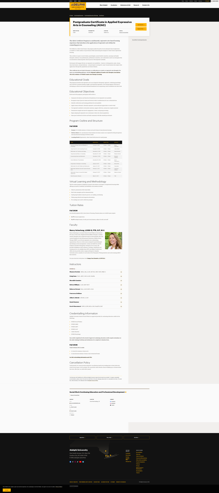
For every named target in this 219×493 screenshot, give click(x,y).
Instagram (113, 403)
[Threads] (73, 462)
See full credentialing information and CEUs (81, 357)
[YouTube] (80, 462)
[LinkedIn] (83, 462)
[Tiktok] (77, 462)
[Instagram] (75, 462)
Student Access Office (93, 380)
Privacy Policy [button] (59, 486)
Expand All (72, 268)
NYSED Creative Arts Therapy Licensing (91, 74)
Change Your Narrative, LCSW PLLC (96, 258)
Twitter (112, 405)
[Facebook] (70, 462)
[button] (207, 1)
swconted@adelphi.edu (75, 403)
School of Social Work (123, 32)
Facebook (113, 401)
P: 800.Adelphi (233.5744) (78, 458)
